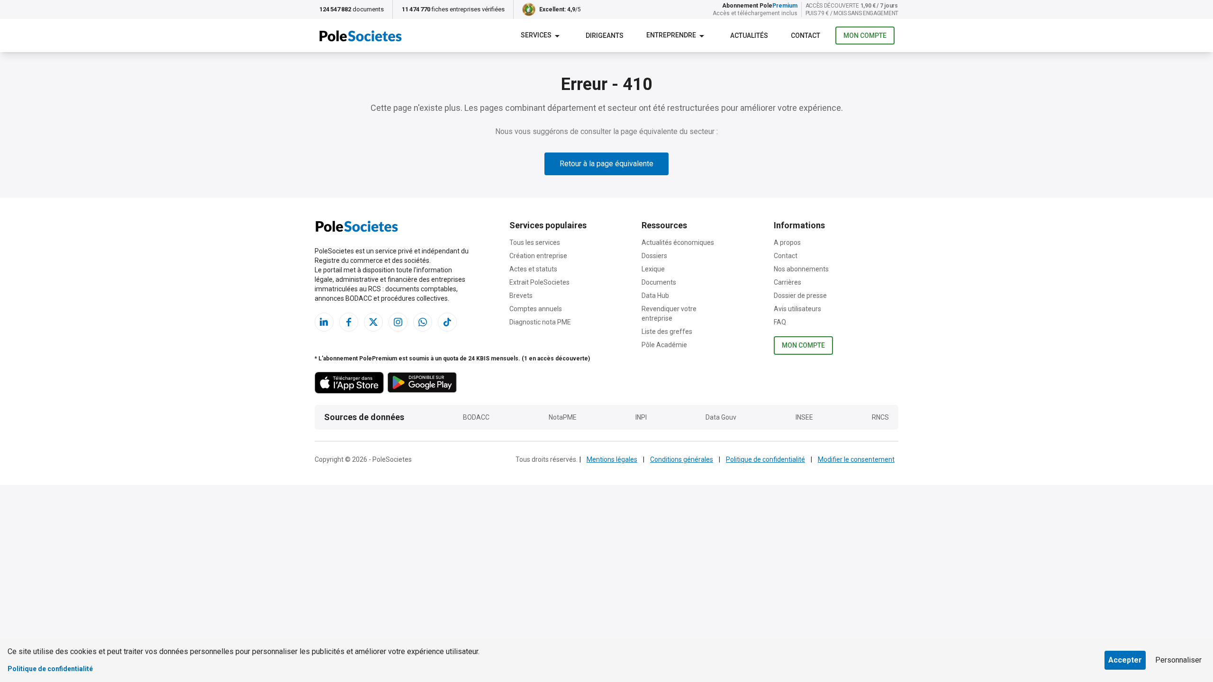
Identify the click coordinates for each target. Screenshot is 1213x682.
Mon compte (865, 35)
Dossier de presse (800, 295)
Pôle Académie (664, 345)
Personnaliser (1178, 659)
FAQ (780, 322)
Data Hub (655, 295)
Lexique (653, 269)
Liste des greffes (667, 331)
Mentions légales (612, 459)
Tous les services (534, 242)
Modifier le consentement (856, 459)
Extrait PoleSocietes (539, 282)
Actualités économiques (678, 242)
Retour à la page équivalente (606, 163)
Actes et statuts (533, 269)
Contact (785, 256)
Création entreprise (538, 256)
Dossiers (654, 256)
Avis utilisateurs (797, 309)
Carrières (787, 282)
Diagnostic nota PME (540, 322)
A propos (787, 242)
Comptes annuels (535, 309)
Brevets (521, 295)
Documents (659, 282)
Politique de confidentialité (765, 459)
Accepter (1125, 659)
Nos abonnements (801, 269)
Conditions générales (681, 459)
